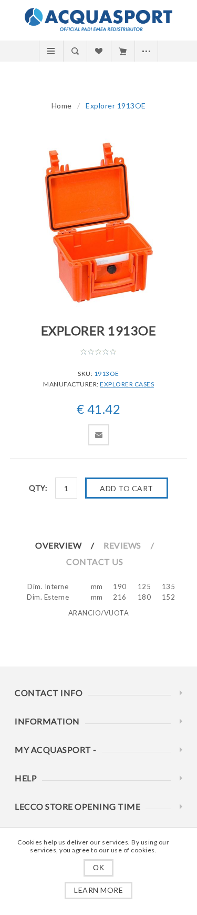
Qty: (38, 487)
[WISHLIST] (98, 51)
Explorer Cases (127, 384)
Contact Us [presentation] (94, 561)
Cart (122, 51)
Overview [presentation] (58, 545)
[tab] (68, 545)
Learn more (98, 890)
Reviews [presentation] (122, 545)
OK (98, 867)
